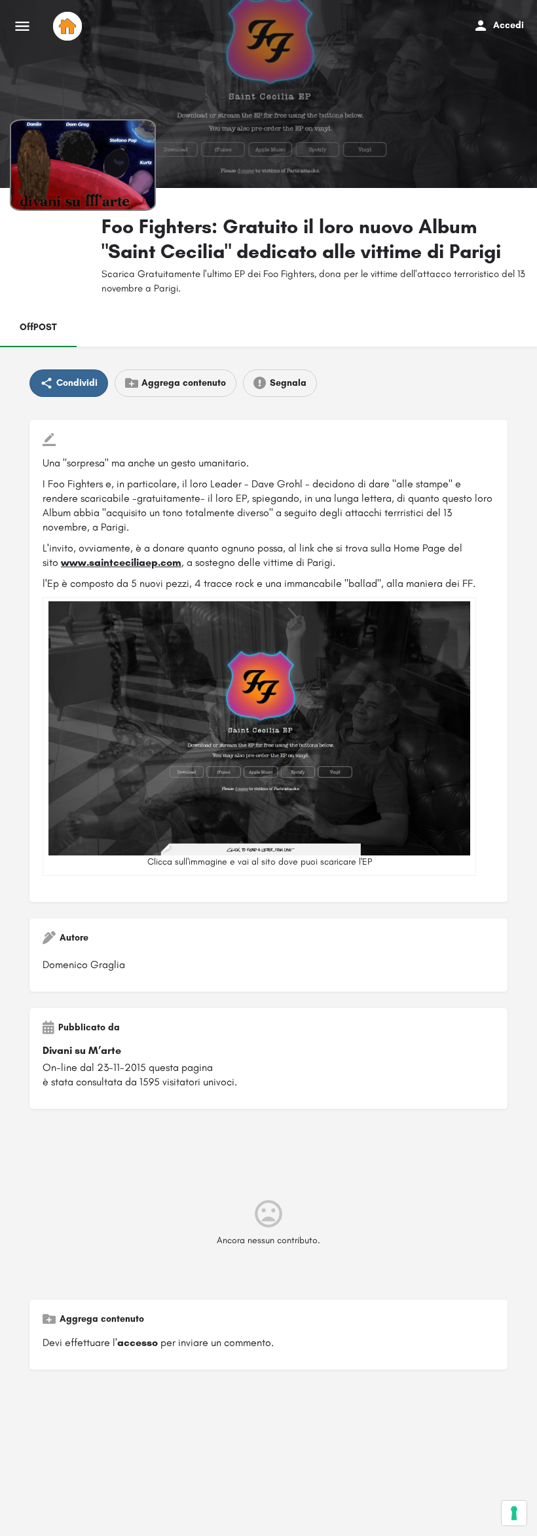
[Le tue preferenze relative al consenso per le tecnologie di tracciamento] (514, 1513)
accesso (137, 1342)
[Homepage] (69, 26)
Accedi (508, 25)
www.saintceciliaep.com (121, 562)
